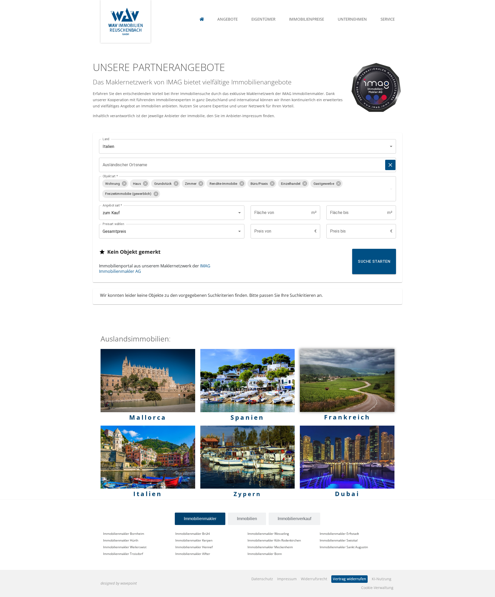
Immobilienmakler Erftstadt (339, 533)
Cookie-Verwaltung (377, 587)
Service (388, 19)
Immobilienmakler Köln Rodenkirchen (274, 540)
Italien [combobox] (108, 146)
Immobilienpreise (306, 19)
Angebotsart (112, 205)
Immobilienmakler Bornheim (123, 533)
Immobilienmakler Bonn (265, 554)
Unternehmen (352, 19)
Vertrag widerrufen (349, 578)
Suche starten (374, 261)
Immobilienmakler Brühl (192, 533)
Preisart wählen (113, 224)
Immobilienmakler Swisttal (339, 540)
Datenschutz (262, 578)
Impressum (287, 578)
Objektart (110, 176)
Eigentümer (263, 19)
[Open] (391, 189)
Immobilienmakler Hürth (120, 540)
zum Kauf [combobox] (111, 212)
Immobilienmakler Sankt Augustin (344, 547)
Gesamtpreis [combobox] (114, 231)
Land (106, 139)
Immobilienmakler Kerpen (193, 540)
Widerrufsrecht (314, 578)
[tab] (200, 519)
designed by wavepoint (119, 583)
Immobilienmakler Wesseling (268, 533)
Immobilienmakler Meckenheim (270, 547)
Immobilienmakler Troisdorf (123, 554)
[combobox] (270, 193)
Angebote (227, 19)
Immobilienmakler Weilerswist (124, 547)
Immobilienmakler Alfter (192, 554)
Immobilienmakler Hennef (194, 547)
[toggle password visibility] (390, 165)
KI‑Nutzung (381, 578)
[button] (115, 183)
